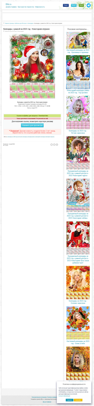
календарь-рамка (31, 136)
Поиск (66, 5)
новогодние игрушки (49, 136)
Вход (81, 5)
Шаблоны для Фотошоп (11, 31)
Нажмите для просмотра (32, 125)
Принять (69, 400)
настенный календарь (22, 136)
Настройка (78, 400)
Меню (73, 5)
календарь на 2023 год (12, 136)
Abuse (44, 402)
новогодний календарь (40, 136)
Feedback (49, 402)
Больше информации (64, 396)
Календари (21, 31)
